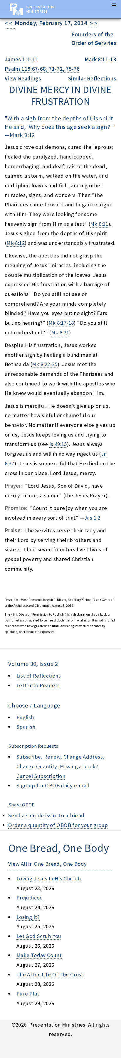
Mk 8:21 (60, 332)
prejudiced (29, 897)
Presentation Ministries (40, 9)
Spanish (26, 726)
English (25, 717)
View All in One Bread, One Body (47, 863)
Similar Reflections (92, 78)
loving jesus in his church (48, 878)
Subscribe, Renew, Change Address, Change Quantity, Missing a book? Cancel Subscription (60, 766)
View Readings (23, 78)
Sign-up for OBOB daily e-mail (52, 785)
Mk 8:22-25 (45, 364)
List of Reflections (38, 675)
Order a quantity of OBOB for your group (58, 825)
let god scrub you (38, 936)
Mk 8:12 (15, 243)
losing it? (28, 917)
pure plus (28, 993)
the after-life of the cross (50, 974)
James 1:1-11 (21, 59)
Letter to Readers (38, 685)
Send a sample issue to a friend (46, 815)
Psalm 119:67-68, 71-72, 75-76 (42, 68)
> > (92, 23)
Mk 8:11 (99, 223)
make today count (39, 955)
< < (10, 23)
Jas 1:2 (92, 517)
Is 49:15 (58, 444)
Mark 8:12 (22, 135)
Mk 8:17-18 (61, 322)
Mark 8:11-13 (100, 59)
